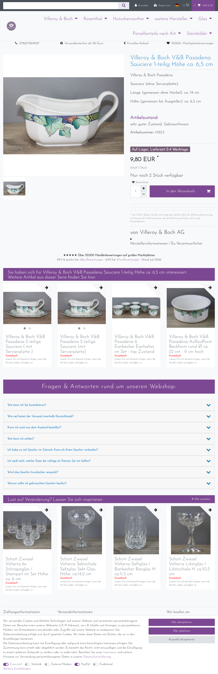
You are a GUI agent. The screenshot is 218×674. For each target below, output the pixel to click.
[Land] (177, 5)
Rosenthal (92, 19)
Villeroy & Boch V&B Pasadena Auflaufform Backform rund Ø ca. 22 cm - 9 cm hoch (190, 344)
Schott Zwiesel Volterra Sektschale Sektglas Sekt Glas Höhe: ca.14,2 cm (78, 566)
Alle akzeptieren (181, 622)
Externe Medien (61, 664)
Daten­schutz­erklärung (97, 656)
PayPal (85, 664)
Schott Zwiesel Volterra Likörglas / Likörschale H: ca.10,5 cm (189, 566)
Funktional (106, 664)
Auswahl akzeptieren (182, 639)
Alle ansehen (202, 499)
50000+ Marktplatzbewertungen (192, 43)
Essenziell (16, 664)
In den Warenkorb (180, 191)
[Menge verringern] (143, 194)
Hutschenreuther (128, 19)
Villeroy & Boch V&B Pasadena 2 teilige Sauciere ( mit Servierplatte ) (25, 344)
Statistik (36, 664)
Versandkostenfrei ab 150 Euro (84, 43)
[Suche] (123, 5)
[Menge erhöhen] (143, 188)
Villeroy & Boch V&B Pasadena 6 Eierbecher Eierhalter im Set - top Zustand (134, 344)
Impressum (110, 652)
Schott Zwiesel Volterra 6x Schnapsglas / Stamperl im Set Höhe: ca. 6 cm (27, 569)
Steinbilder (197, 33)
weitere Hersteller (171, 19)
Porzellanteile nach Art (154, 33)
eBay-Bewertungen (92, 259)
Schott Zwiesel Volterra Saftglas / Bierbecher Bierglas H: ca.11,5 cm (135, 566)
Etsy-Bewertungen (128, 259)
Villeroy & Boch (58, 19)
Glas (202, 19)
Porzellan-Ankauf (138, 43)
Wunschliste (141, 182)
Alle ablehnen (181, 631)
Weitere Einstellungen (17, 668)
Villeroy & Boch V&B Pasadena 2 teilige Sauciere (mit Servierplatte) (79, 344)
